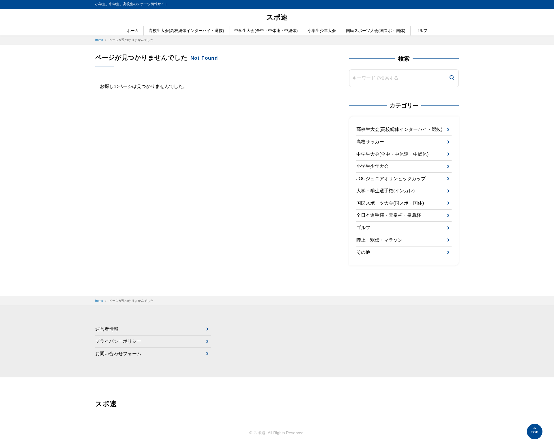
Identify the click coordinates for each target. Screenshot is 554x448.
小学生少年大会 (322, 30)
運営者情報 (106, 329)
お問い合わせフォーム (118, 353)
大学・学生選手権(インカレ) (385, 190)
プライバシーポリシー (118, 341)
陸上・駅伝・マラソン (379, 240)
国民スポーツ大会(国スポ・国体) (375, 30)
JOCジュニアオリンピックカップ (391, 178)
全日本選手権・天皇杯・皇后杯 (388, 215)
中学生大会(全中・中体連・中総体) (266, 30)
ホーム (133, 30)
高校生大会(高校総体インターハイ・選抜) (186, 30)
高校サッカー (370, 141)
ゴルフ (421, 30)
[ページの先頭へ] (534, 431)
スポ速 (277, 17)
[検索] (451, 78)
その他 (363, 252)
